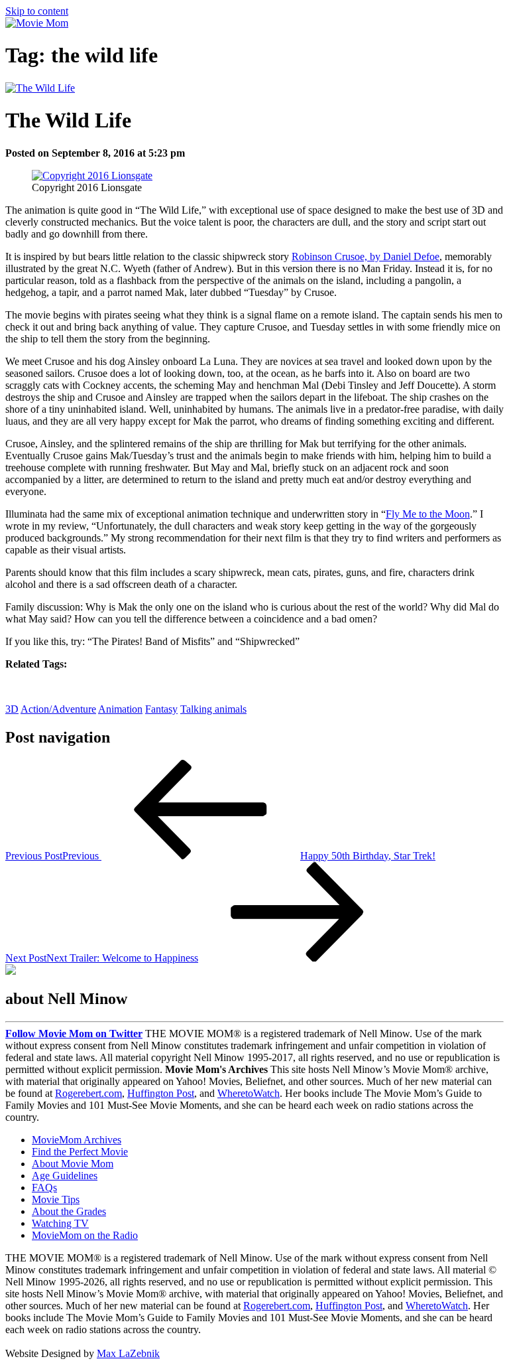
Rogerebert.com (88, 1093)
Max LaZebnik (128, 1353)
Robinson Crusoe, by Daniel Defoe (365, 256)
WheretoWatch (248, 1093)
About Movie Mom (72, 1163)
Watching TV (60, 1223)
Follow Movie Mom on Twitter (73, 1033)
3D (12, 709)
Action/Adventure (58, 709)
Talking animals (213, 709)
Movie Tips (56, 1199)
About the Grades (69, 1211)
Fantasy (161, 709)
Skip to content (36, 11)
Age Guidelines (64, 1175)
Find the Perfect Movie (80, 1151)
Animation (120, 709)
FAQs (44, 1187)
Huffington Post (160, 1093)
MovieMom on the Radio (85, 1235)
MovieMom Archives (76, 1139)
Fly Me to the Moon (428, 514)
